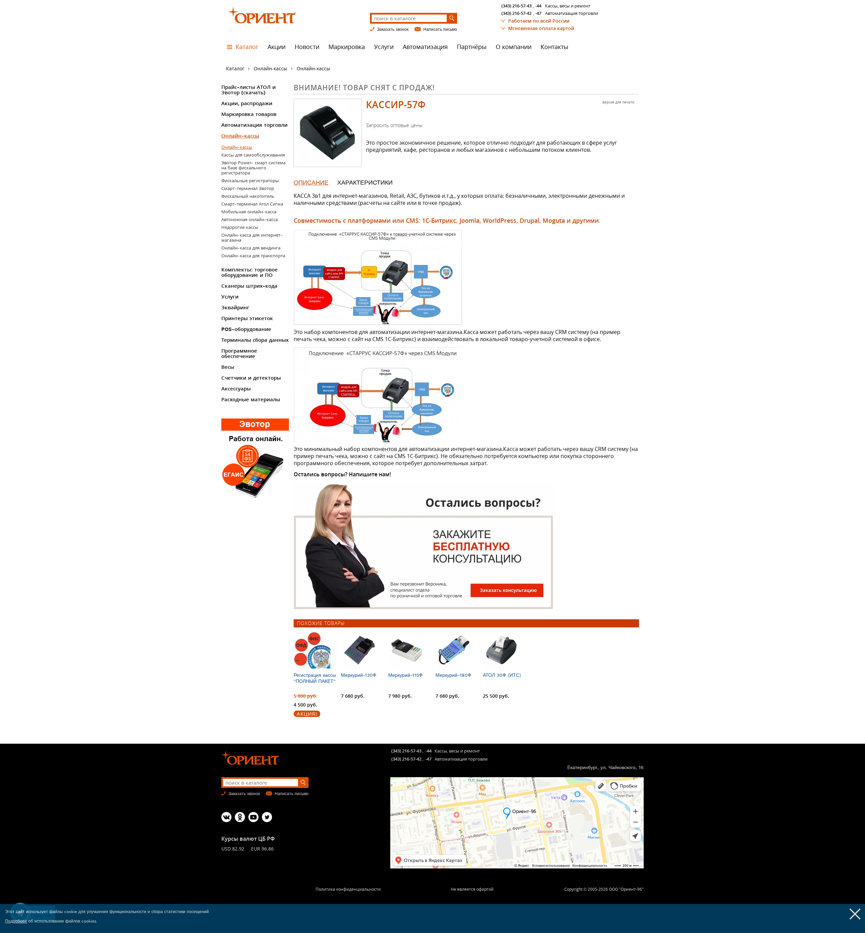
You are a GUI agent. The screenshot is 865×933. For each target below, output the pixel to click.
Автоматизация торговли (254, 125)
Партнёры (472, 47)
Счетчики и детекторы (251, 378)
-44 (538, 6)
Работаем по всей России (538, 21)
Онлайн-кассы (270, 68)
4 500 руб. (305, 705)
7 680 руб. (353, 696)
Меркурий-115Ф (405, 675)
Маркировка (346, 47)
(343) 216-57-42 (516, 13)
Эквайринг (235, 308)
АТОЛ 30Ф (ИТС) (502, 675)
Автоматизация (425, 47)
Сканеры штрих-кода (249, 286)
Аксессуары (236, 389)
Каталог (247, 47)
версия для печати (618, 102)
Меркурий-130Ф (358, 675)
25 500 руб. (496, 696)
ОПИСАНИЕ (311, 182)
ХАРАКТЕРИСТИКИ (365, 182)
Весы (227, 367)
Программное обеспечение (239, 353)
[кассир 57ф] (328, 133)
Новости (307, 47)
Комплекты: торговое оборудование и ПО (249, 272)
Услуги (384, 47)
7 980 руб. (400, 696)
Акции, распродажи (246, 103)
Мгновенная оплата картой (541, 28)
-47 (538, 13)
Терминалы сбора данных (255, 340)
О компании (514, 47)
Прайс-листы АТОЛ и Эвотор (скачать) (248, 90)
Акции (277, 47)
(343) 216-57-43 (516, 6)
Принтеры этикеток (247, 318)
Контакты (554, 47)
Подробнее (16, 921)
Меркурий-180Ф (453, 675)
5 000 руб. (305, 696)
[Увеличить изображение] (466, 277)
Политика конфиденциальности (348, 889)
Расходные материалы (250, 400)
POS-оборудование (246, 329)
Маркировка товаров (248, 114)
